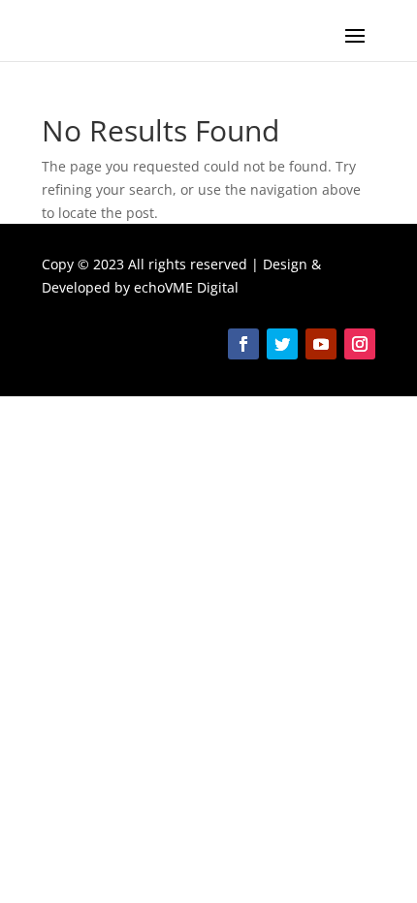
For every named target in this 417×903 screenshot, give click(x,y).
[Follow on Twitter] (282, 343)
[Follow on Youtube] (321, 343)
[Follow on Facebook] (243, 343)
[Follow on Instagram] (359, 343)
